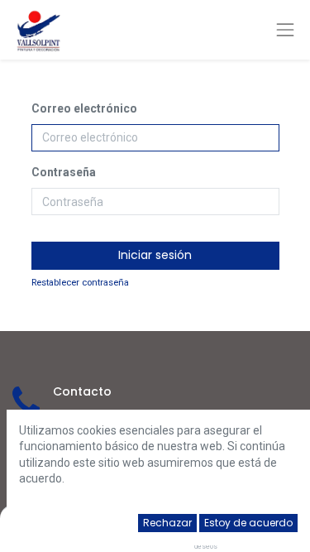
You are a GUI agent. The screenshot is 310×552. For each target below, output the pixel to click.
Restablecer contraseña (80, 282)
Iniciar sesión (155, 255)
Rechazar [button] (167, 523)
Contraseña (63, 172)
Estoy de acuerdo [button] (248, 523)
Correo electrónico (84, 108)
